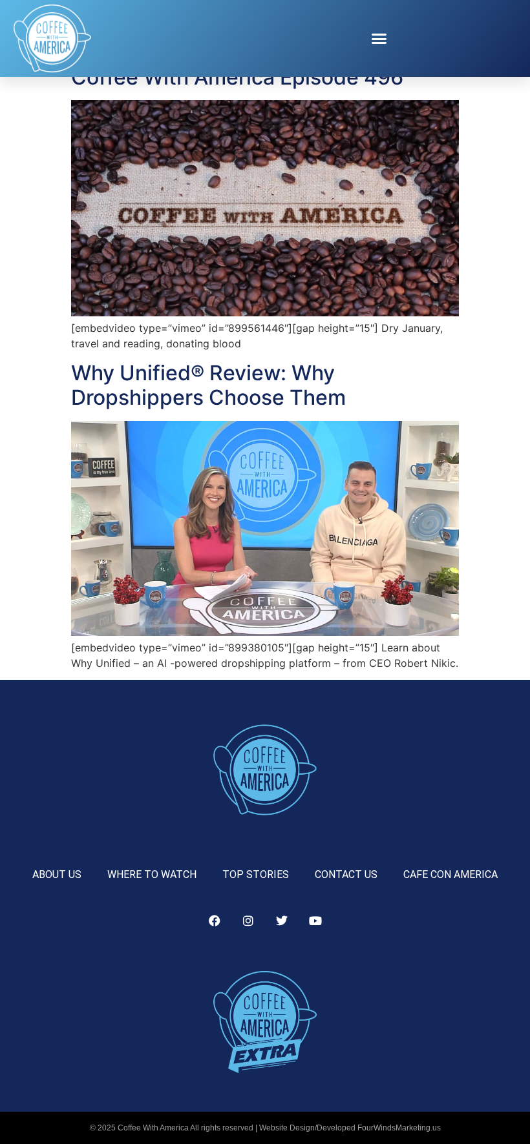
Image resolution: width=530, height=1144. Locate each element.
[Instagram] (248, 920)
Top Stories (255, 874)
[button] (379, 38)
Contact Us (346, 874)
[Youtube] (315, 920)
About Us (56, 874)
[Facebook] (214, 920)
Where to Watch (151, 874)
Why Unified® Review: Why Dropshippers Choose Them (208, 385)
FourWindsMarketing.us (399, 1127)
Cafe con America (450, 874)
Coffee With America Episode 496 (237, 77)
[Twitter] (281, 920)
